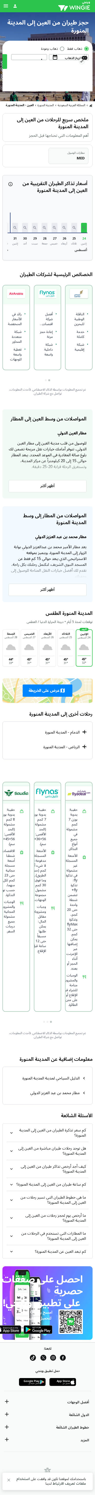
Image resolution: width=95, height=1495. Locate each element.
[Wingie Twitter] (43, 1358)
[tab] (49, 380)
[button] (84, 228)
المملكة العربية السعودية (71, 105)
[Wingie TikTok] (33, 1358)
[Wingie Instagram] (53, 1358)
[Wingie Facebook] (63, 1358)
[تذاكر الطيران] (91, 105)
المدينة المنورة (46, 105)
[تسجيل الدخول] (15, 6)
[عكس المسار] (82, 62)
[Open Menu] (6, 6)
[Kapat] (8, 1481)
